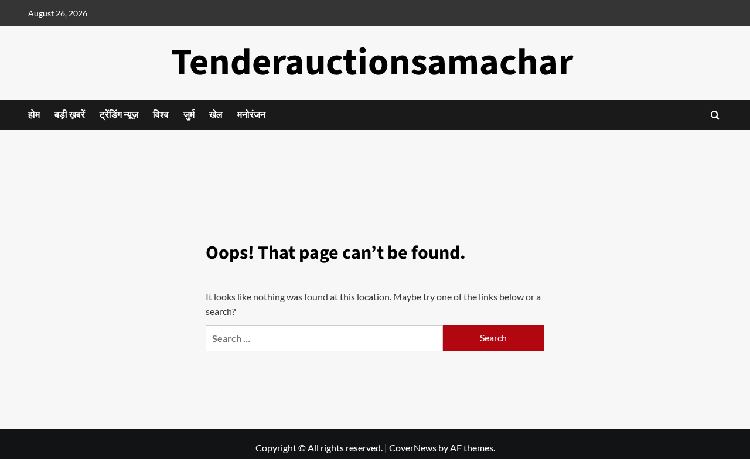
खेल (216, 114)
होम (34, 114)
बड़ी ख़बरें (69, 114)
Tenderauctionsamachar (372, 63)
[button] (715, 115)
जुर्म (189, 114)
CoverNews (413, 447)
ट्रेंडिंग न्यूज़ (119, 114)
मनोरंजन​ (251, 114)
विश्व (161, 114)
